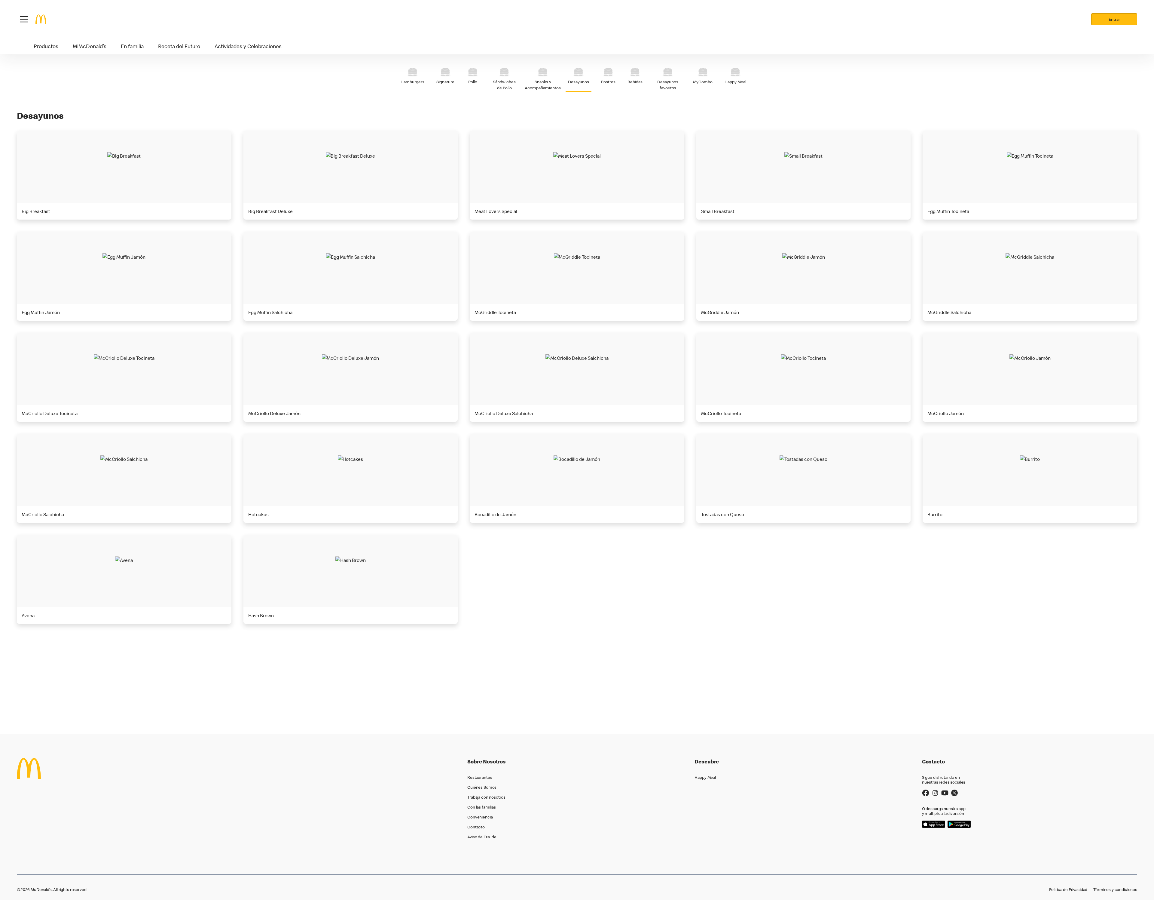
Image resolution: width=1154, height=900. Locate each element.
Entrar (1114, 19)
